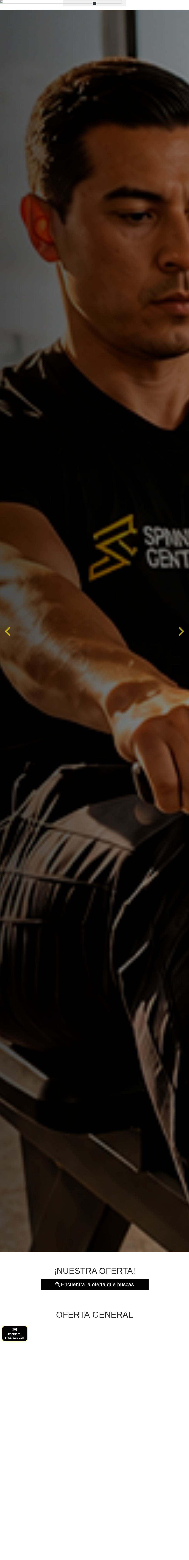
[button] (7, 631)
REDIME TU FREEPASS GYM (14, 1336)
